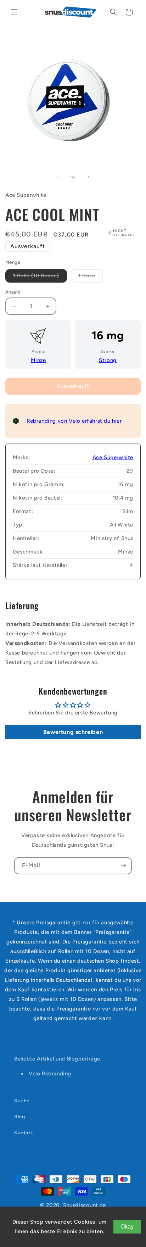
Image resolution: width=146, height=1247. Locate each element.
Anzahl (12, 292)
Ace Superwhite (25, 195)
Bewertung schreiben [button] (73, 732)
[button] (14, 12)
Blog (19, 1117)
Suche (22, 1101)
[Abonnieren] (123, 865)
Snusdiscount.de (84, 1205)
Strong (108, 360)
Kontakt (23, 1133)
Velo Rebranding (50, 1073)
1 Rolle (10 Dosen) (40, 277)
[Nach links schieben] (57, 177)
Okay (127, 1227)
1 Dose (90, 277)
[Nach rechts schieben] (88, 177)
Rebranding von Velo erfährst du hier (74, 421)
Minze (38, 360)
